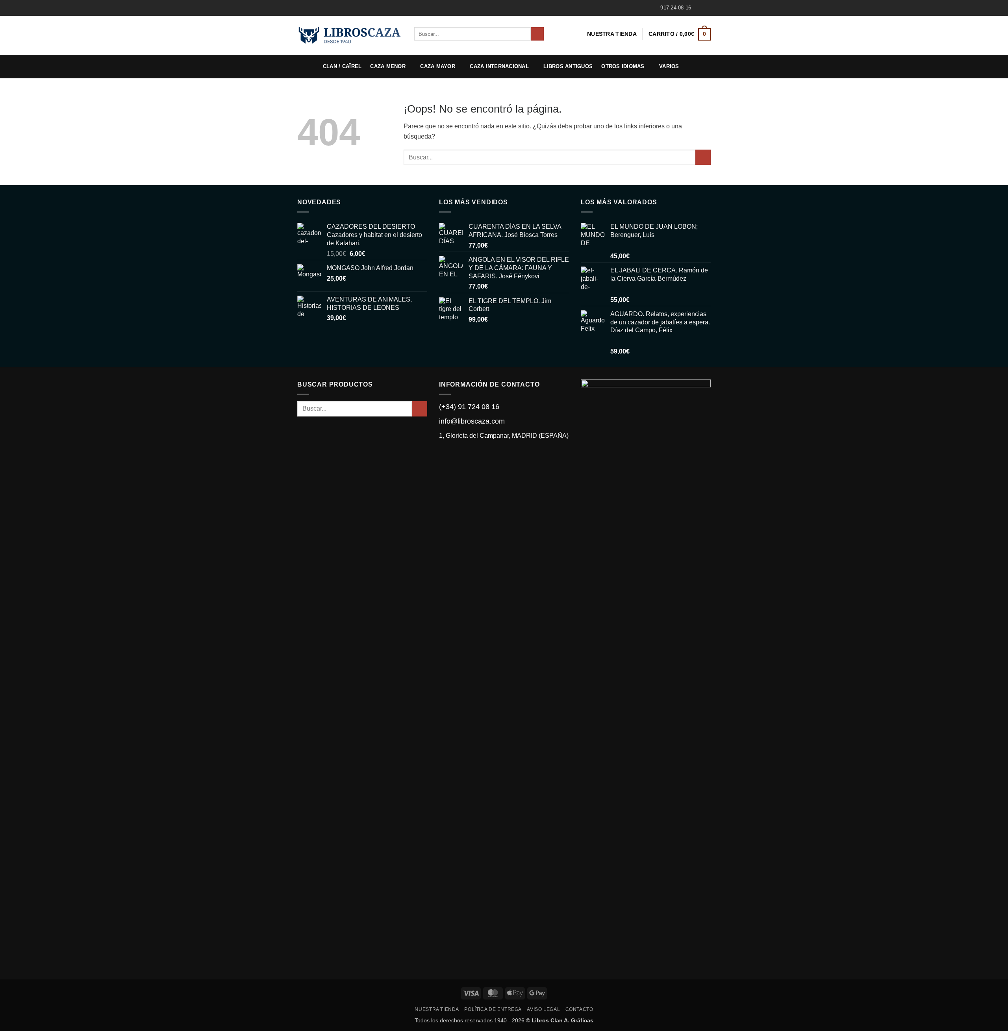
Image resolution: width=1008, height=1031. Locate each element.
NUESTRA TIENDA (612, 34)
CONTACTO (579, 1009)
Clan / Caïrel (342, 66)
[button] (680, 34)
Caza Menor (388, 66)
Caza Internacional (499, 66)
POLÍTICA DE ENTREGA (493, 1009)
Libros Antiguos (568, 66)
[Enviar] (537, 34)
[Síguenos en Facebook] (699, 8)
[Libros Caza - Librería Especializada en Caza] (349, 35)
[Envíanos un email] (706, 8)
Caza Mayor (437, 66)
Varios (669, 66)
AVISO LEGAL (543, 1009)
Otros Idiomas (622, 66)
